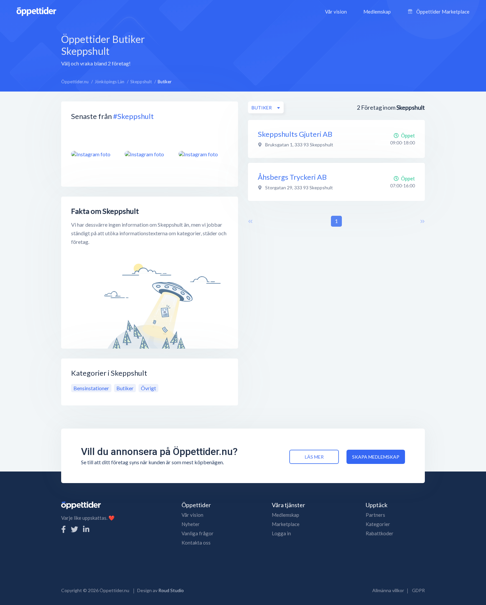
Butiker (125, 388)
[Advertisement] (294, 49)
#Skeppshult (133, 116)
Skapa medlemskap (375, 457)
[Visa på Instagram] (94, 154)
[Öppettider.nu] (36, 11)
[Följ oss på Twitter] (74, 529)
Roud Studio (171, 590)
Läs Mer (314, 457)
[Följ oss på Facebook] (63, 529)
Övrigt (148, 388)
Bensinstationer (91, 388)
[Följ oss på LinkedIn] (86, 529)
